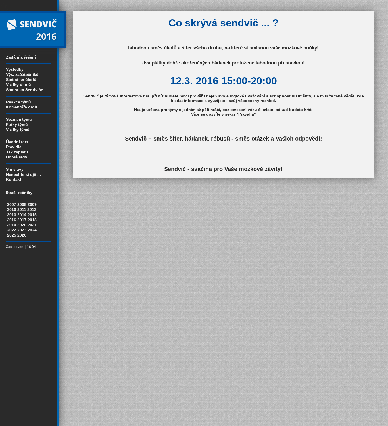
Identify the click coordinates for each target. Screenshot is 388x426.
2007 (11, 204)
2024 (32, 230)
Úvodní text (17, 141)
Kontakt (13, 179)
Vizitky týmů (18, 129)
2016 (11, 220)
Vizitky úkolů (18, 84)
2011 (21, 209)
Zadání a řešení (21, 57)
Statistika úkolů (21, 79)
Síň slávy (15, 169)
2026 (21, 235)
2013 (11, 214)
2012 (31, 209)
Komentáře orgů (21, 107)
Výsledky (15, 69)
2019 (11, 225)
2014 (21, 214)
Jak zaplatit (17, 152)
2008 (21, 204)
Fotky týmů (17, 124)
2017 (21, 220)
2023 (21, 230)
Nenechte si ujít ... (23, 174)
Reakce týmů (18, 102)
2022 (11, 230)
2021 (32, 225)
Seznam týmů (19, 119)
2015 (32, 214)
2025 (11, 235)
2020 (21, 225)
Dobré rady (16, 157)
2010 (11, 209)
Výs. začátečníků (22, 74)
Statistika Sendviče (24, 89)
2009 (32, 204)
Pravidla (14, 147)
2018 (32, 220)
